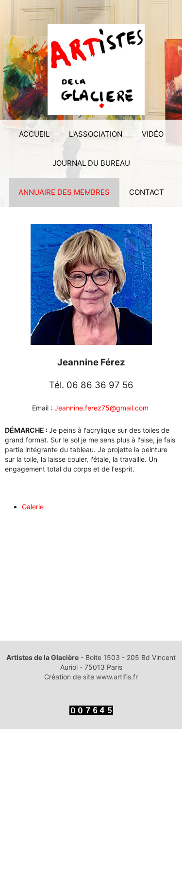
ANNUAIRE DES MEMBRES (64, 192)
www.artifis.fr (117, 677)
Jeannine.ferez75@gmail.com (101, 408)
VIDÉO (153, 134)
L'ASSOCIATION (95, 134)
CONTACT (146, 192)
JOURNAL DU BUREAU (91, 163)
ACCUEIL (34, 134)
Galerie (33, 507)
